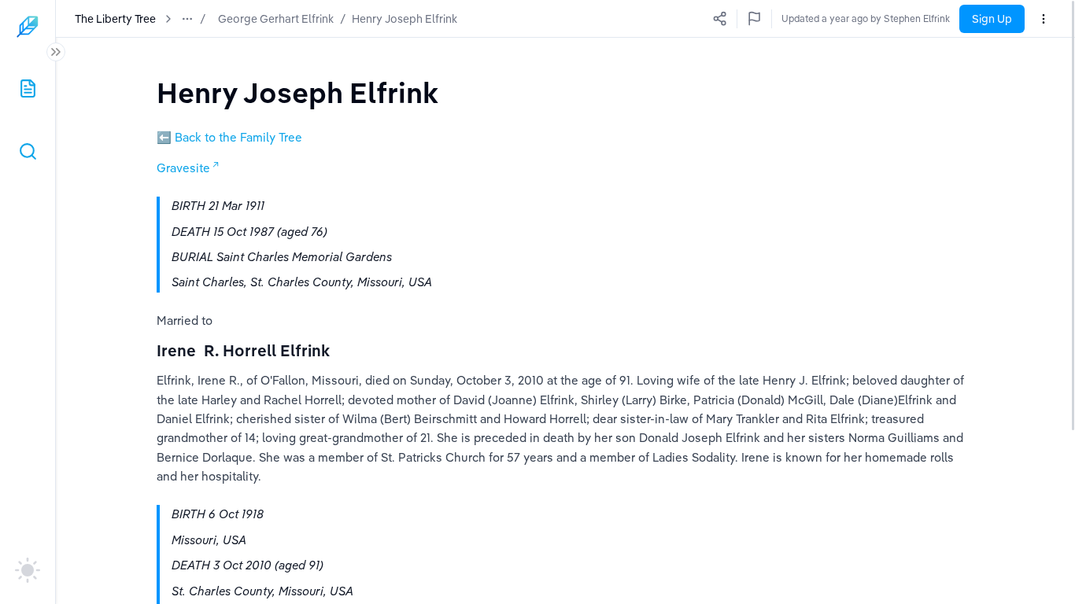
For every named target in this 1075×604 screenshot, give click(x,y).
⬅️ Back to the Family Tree (229, 137)
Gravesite (183, 167)
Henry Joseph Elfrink (404, 19)
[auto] (27, 570)
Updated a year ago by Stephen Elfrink (865, 18)
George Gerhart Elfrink (276, 19)
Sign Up (992, 19)
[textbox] (297, 92)
